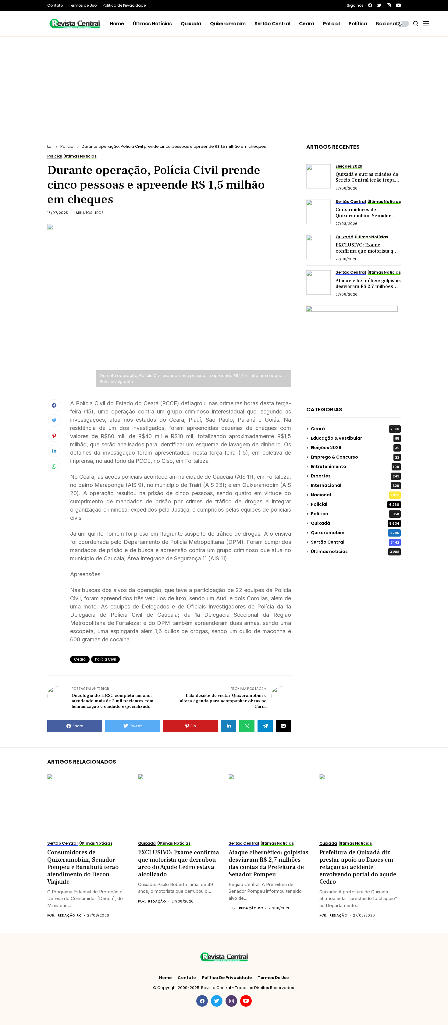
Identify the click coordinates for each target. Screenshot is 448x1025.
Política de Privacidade (227, 977)
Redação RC (70, 915)
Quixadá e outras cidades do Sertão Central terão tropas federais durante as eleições (368, 180)
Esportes (355, 476)
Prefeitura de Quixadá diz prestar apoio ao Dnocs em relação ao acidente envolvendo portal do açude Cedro (357, 867)
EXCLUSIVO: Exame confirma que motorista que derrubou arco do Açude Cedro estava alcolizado (367, 254)
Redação (157, 901)
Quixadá (355, 523)
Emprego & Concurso (355, 457)
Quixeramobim (355, 533)
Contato (187, 977)
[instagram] (389, 5)
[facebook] (370, 5)
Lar (50, 146)
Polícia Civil (105, 659)
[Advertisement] (224, 82)
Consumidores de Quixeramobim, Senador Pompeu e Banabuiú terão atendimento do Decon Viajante (83, 867)
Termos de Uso (273, 977)
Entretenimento (355, 466)
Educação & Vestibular (355, 438)
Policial (67, 146)
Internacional (355, 485)
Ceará (80, 659)
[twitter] (379, 5)
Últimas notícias (355, 551)
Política (355, 514)
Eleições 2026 (355, 448)
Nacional (355, 495)
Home (165, 977)
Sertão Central (355, 542)
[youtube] (398, 5)
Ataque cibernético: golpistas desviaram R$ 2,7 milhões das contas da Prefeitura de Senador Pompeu (368, 289)
